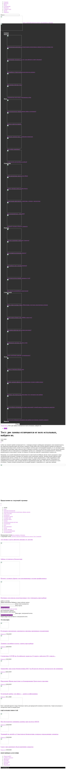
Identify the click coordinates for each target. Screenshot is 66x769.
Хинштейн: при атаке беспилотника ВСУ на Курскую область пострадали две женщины (32, 668)
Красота (6, 3)
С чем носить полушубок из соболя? (17, 162)
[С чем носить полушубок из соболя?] (14, 160)
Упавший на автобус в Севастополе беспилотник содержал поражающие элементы (29, 734)
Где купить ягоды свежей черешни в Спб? (18, 278)
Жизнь (6, 759)
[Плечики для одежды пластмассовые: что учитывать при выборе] (14, 393)
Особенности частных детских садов (17, 342)
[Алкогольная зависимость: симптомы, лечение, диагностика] (14, 199)
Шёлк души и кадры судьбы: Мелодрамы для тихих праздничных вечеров (27, 305)
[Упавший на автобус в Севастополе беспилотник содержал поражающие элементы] (5, 731)
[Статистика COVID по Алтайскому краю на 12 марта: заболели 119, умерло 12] (5, 653)
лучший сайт (7, 518)
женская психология (9, 510)
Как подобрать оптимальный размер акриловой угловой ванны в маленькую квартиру (31, 407)
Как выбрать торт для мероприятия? (17, 265)
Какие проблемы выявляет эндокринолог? (18, 355)
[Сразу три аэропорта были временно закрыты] (5, 743)
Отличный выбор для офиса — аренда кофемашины (19, 694)
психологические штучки (11, 522)
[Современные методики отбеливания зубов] (14, 96)
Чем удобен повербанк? (13, 149)
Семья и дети (7, 9)
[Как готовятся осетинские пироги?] (14, 251)
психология (7, 523)
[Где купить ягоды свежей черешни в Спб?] (14, 276)
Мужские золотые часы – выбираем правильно (20, 136)
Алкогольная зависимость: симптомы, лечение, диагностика (23, 201)
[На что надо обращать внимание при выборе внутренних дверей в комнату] (14, 418)
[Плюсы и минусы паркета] (14, 122)
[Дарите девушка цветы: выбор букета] (14, 187)
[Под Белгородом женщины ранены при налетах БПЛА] (5, 718)
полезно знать (8, 519)
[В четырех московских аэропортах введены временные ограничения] (5, 628)
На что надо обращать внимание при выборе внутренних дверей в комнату (28, 420)
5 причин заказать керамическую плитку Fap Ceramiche (26, 536)
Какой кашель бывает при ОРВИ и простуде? (19, 317)
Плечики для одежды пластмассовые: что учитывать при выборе (25, 394)
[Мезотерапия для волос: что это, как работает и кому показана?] (14, 58)
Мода (5, 5)
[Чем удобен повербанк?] (14, 147)
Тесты (5, 10)
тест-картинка (8, 526)
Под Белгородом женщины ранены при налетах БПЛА (20, 721)
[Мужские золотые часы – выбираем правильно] (14, 135)
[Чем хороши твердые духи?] (14, 83)
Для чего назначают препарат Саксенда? (18, 240)
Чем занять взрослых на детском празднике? (19, 330)
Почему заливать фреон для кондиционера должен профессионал (25, 382)
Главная (6, 2)
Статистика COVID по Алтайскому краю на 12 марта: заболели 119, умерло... (28, 656)
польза (5, 520)
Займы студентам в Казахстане (15, 369)
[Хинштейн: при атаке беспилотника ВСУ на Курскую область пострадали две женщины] (5, 665)
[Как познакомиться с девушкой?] (14, 212)
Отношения (7, 6)
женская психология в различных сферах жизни (17, 512)
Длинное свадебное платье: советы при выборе (17, 643)
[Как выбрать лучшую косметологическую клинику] (14, 70)
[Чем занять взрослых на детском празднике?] (14, 328)
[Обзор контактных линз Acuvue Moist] (14, 174)
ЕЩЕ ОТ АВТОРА (27, 539)
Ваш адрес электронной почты (24, 613)
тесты (5, 528)
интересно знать (8, 516)
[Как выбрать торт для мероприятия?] (14, 264)
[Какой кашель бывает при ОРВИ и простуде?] (14, 316)
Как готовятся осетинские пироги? (16, 253)
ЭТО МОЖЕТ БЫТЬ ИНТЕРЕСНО (11, 539)
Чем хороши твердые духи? (14, 84)
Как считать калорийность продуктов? (17, 291)
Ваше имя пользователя (22, 604)
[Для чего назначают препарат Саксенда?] (14, 239)
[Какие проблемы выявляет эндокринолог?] (14, 354)
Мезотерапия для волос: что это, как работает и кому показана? (24, 59)
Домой (2, 425)
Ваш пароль (19, 605)
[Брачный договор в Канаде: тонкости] (14, 225)
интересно (7, 515)
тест (5, 525)
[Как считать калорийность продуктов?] (14, 289)
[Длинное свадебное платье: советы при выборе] (5, 640)
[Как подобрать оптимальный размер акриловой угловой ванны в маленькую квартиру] (14, 405)
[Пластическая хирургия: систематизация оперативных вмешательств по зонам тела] (14, 45)
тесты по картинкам (9, 531)
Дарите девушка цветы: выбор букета (17, 188)
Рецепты (6, 7)
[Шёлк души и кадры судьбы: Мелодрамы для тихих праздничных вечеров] (14, 303)
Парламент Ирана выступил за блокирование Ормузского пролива (24, 681)
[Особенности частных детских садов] (14, 341)
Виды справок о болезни (18, 535)
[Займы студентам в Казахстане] (14, 368)
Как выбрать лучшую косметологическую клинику (21, 72)
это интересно (8, 532)
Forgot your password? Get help (9, 609)
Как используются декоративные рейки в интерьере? (21, 111)
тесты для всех (8, 529)
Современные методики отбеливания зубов (19, 97)
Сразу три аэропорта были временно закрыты (17, 747)
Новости (6, 12)
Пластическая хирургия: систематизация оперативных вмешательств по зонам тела (30, 47)
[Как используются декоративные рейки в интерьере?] (14, 110)
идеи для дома (8, 513)
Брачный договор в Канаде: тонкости (17, 226)
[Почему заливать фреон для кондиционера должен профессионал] (14, 380)
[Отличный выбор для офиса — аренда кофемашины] (5, 690)
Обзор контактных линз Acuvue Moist (17, 176)
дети (5, 509)
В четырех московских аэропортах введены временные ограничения (25, 631)
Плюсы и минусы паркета (14, 124)
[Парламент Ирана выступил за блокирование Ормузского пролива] (5, 678)
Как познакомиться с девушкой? (16, 213)
